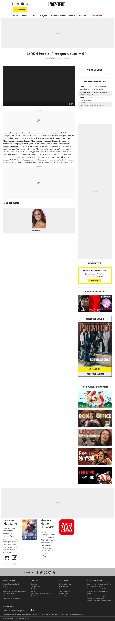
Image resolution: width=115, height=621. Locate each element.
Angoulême (82, 16)
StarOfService (50, 614)
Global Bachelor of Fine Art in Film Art (33, 614)
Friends (34, 584)
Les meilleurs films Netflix (96, 598)
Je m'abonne (95, 369)
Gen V (33, 589)
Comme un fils (8, 596)
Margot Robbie (64, 593)
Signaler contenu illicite (22, 618)
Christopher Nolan (65, 584)
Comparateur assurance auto (12, 614)
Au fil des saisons (9, 593)
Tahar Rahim (63, 596)
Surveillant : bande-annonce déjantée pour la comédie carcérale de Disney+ (93, 104)
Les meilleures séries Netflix (97, 589)
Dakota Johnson (64, 589)
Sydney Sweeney (64, 591)
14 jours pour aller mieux (12, 598)
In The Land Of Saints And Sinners (15, 591)
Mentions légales (8, 618)
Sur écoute (35, 596)
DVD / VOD (43, 16)
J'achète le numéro (95, 374)
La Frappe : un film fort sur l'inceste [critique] (92, 99)
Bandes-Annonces (58, 16)
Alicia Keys (36, 231)
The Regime (35, 586)
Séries (24, 16)
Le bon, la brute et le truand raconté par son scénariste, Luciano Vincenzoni (93, 88)
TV (34, 16)
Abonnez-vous (20, 9)
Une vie (5, 586)
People (72, 16)
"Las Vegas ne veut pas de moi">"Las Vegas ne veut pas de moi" (31, 141)
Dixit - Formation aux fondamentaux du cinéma (69, 614)
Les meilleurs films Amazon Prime (99, 601)
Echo (33, 591)
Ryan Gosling (63, 586)
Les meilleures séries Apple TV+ (98, 596)
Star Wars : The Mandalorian (41, 593)
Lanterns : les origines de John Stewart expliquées (93, 93)
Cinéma (16, 16)
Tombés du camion (9, 589)
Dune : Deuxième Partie (11, 584)
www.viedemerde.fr (11, 146)
